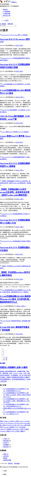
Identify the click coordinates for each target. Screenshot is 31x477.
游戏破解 (6, 444)
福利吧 (5, 458)
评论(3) (18, 45)
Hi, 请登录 (3, 23)
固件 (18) (19, 421)
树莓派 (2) (10, 429)
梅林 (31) (2, 421)
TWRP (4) (10, 425)
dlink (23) (7, 421)
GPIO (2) (13, 431)
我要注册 (10, 23)
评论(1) (18, 279)
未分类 (5, 442)
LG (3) (18, 427)
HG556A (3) (21, 425)
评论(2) (18, 254)
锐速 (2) (9, 431)
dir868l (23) (13, 421)
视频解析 (6, 11)
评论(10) (18, 199)
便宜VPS (5, 454)
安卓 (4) (5, 425)
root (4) (23, 423)
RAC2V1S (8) (5, 423)
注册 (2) (23, 429)
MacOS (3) (4, 429)
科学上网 (6, 15)
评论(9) (18, 334)
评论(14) (18, 227)
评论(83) (18, 97)
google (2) (4, 431)
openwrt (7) (12, 423)
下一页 (5, 358)
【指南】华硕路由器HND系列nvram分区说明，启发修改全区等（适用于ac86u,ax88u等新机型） (14, 192)
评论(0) (18, 123)
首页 (5, 9)
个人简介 (6, 20)
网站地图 (17, 463)
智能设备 (6, 440)
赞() (21, 45)
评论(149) (19, 306)
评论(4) (18, 142)
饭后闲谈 (6, 446)
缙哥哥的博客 (7, 460)
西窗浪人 (14, 2)
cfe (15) (24, 421)
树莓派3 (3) (13, 427)
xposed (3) (7, 427)
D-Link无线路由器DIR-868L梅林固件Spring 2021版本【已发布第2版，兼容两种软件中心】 (15, 299)
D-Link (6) (18, 423)
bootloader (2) (17, 429)
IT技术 (5, 438)
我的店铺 (6, 13)
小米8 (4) (15, 425)
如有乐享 (6, 456)
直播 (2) (23, 431)
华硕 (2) (18, 431)
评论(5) (18, 71)
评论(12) (18, 170)
